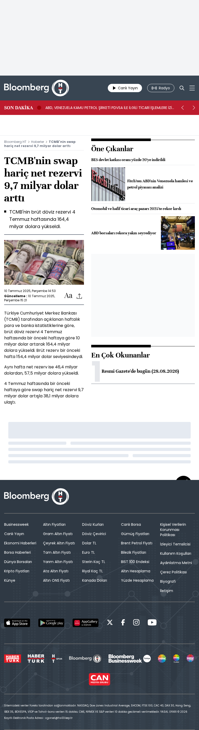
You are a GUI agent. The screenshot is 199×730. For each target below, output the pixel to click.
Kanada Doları (94, 580)
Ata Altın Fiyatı (55, 571)
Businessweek (16, 524)
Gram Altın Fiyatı (58, 533)
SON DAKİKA (18, 107)
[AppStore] (17, 622)
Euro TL (88, 552)
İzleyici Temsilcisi (175, 544)
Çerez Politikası (173, 572)
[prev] (182, 107)
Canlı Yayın (14, 533)
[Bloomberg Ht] (85, 658)
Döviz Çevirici (94, 533)
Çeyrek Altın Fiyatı (59, 543)
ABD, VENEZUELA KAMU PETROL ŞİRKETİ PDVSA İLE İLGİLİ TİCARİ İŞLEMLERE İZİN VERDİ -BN (109, 107)
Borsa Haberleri (17, 552)
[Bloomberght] (36, 88)
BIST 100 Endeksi (135, 561)
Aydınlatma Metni (176, 562)
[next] (194, 107)
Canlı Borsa (131, 524)
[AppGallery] (85, 622)
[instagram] (136, 623)
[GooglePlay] (51, 622)
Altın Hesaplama (135, 571)
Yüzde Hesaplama (137, 580)
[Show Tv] (162, 658)
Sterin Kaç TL (93, 561)
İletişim (166, 590)
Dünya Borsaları (18, 561)
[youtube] (152, 623)
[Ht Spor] (56, 658)
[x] (110, 623)
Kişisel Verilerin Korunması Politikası (173, 529)
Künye (9, 580)
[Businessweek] (130, 658)
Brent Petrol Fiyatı (136, 543)
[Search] (182, 88)
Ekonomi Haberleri (20, 543)
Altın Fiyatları (54, 524)
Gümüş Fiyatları (135, 533)
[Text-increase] (68, 296)
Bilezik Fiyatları (133, 552)
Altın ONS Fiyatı (56, 580)
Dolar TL (89, 543)
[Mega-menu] (192, 88)
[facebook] (123, 623)
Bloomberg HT (15, 142)
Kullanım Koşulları (175, 553)
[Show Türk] (176, 658)
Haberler (37, 142)
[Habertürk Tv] (36, 658)
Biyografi (168, 581)
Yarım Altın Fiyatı (58, 561)
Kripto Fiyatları (16, 571)
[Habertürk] (12, 658)
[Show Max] (191, 658)
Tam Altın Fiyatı (57, 552)
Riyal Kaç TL (92, 571)
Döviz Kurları (93, 524)
